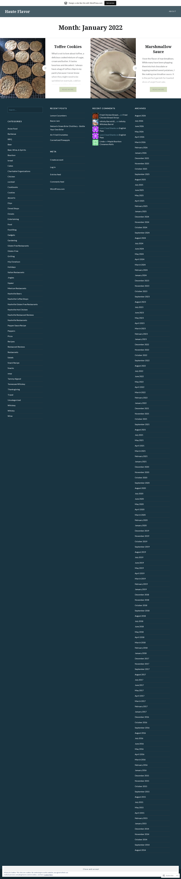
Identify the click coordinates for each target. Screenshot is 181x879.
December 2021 (142, 408)
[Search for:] (25, 110)
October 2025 (141, 169)
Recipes (11, 341)
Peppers (11, 331)
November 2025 (142, 163)
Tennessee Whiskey (16, 384)
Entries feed (55, 174)
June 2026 (139, 126)
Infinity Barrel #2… (108, 121)
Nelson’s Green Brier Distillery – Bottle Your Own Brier (67, 127)
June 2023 (139, 312)
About (172, 11)
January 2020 (141, 525)
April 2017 (139, 696)
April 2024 (139, 259)
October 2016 (141, 722)
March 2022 (140, 392)
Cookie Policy (48, 875)
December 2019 (142, 530)
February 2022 (141, 397)
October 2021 (141, 419)
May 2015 (139, 807)
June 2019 (139, 563)
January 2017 (141, 711)
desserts (11, 198)
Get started (110, 3)
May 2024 (139, 254)
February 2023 (141, 334)
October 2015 (141, 786)
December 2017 (142, 658)
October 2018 (141, 605)
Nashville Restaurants (17, 320)
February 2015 (141, 818)
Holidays (12, 267)
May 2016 (139, 749)
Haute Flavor (17, 11)
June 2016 (139, 743)
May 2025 (139, 195)
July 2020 (139, 493)
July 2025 (139, 185)
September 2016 (142, 727)
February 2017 (141, 706)
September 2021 (142, 424)
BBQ (10, 139)
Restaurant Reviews (16, 347)
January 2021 (141, 461)
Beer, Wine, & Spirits (17, 150)
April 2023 (139, 323)
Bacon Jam (55, 121)
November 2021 (142, 413)
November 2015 (142, 781)
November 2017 (142, 664)
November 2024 (142, 222)
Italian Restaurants (16, 272)
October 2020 (141, 477)
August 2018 (140, 616)
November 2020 (142, 472)
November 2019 (142, 536)
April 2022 (139, 387)
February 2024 (141, 270)
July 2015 (139, 802)
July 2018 (139, 621)
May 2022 (139, 382)
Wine (10, 416)
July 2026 (139, 121)
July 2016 (139, 738)
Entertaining (13, 219)
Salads (10, 357)
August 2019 (140, 552)
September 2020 (142, 483)
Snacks (11, 368)
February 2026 (141, 147)
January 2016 (141, 770)
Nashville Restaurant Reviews (21, 315)
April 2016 (139, 754)
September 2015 (142, 791)
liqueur (11, 283)
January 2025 (141, 211)
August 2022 (140, 366)
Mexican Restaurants (17, 288)
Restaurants (13, 352)
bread (10, 160)
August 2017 (140, 674)
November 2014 (142, 834)
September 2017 (142, 669)
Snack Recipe (13, 363)
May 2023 (139, 318)
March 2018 (140, 642)
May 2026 (139, 131)
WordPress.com (57, 189)
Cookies (11, 192)
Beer (10, 144)
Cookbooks (13, 187)
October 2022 (141, 355)
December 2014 (142, 829)
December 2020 (142, 467)
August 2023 (140, 302)
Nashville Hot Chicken (18, 309)
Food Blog (12, 229)
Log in (53, 167)
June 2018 (139, 626)
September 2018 (142, 610)
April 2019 (139, 573)
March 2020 (140, 515)
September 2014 (142, 845)
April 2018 (139, 637)
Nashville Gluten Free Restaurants (23, 304)
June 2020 (139, 499)
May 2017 (139, 690)
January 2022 (141, 403)
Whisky (11, 410)
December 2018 (142, 594)
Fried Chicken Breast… (110, 115)
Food (10, 224)
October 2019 (141, 541)
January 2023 (141, 339)
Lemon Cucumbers (58, 115)
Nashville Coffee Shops (18, 299)
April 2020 (139, 509)
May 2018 (139, 632)
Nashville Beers (15, 293)
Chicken (11, 176)
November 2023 (142, 286)
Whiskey (12, 405)
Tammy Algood (14, 379)
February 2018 (141, 648)
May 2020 (139, 504)
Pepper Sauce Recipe (17, 325)
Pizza (10, 336)
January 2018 (141, 653)
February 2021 (141, 456)
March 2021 (140, 451)
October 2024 (141, 227)
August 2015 (140, 797)
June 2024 (139, 248)
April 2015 (139, 813)
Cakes (10, 166)
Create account (56, 160)
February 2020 (141, 520)
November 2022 (142, 350)
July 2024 (139, 243)
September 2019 (142, 546)
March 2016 (140, 759)
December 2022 (142, 344)
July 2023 (139, 307)
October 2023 (141, 291)
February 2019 (141, 584)
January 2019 (141, 589)
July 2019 (139, 557)
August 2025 (140, 179)
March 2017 (140, 701)
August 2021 (140, 429)
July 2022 (139, 371)
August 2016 (140, 733)
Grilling (11, 256)
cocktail (11, 182)
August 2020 (140, 488)
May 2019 (139, 568)
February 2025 (141, 206)
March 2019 (140, 578)
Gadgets (11, 235)
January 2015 (141, 823)
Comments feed (57, 181)
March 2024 (140, 264)
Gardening (12, 240)
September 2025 (142, 174)
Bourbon (11, 155)
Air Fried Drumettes (59, 135)
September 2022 (142, 360)
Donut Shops (13, 208)
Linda (102, 141)
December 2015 (142, 775)
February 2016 (141, 765)
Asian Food (12, 128)
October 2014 (141, 839)
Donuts (11, 214)
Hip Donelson (14, 261)
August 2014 (140, 850)
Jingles (11, 277)
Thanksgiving (14, 389)
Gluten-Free (13, 251)
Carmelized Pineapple (60, 140)
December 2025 (142, 158)
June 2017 (139, 685)
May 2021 (139, 440)
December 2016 (142, 717)
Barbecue (12, 134)
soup (10, 373)
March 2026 (140, 142)
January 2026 (141, 153)
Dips (10, 203)
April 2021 (139, 445)
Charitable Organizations (19, 171)
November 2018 (142, 600)
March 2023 (140, 328)
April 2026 (139, 137)
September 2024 (142, 232)
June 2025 (139, 190)
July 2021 (139, 435)
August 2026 (140, 115)
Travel (10, 395)
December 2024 (142, 216)
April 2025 (139, 201)
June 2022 (139, 376)
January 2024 (141, 275)
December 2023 (142, 280)
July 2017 (139, 680)
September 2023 (142, 296)
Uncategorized (14, 400)
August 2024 (140, 238)
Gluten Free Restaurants (18, 245)
